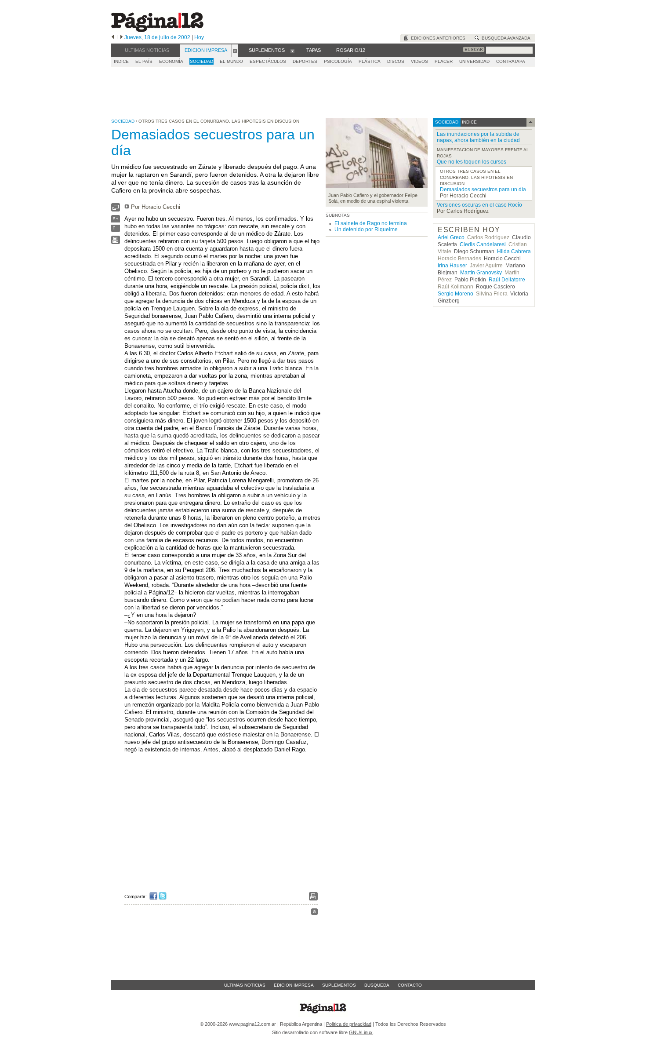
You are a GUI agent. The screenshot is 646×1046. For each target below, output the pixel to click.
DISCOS (395, 61)
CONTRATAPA (510, 61)
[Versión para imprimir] (115, 242)
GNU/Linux (361, 1032)
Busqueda (376, 985)
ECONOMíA (171, 61)
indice (469, 122)
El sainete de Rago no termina (370, 223)
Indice (121, 61)
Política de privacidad (348, 1024)
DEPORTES (305, 61)
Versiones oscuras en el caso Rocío (479, 205)
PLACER (444, 61)
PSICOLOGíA (338, 61)
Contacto (410, 985)
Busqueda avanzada (504, 38)
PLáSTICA (370, 61)
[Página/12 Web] (157, 30)
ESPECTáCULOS (268, 61)
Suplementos (339, 985)
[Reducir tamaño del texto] (115, 230)
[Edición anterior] (112, 37)
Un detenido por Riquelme (366, 229)
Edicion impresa (294, 985)
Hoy (199, 37)
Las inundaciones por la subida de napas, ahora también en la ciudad (478, 137)
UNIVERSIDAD (474, 61)
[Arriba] (314, 913)
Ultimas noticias (244, 985)
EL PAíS (143, 61)
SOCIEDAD (201, 61)
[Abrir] (235, 50)
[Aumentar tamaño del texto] (115, 221)
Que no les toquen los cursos (471, 162)
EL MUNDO (231, 61)
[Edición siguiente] (121, 37)
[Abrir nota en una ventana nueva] (115, 209)
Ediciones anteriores (436, 38)
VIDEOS (419, 61)
